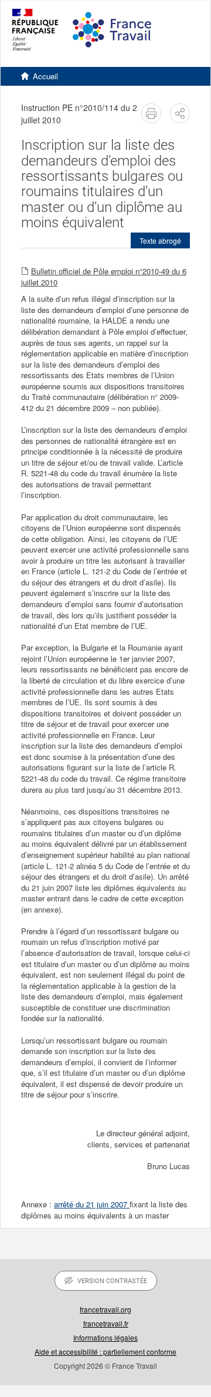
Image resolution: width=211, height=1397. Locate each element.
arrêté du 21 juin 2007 (92, 1204)
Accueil (45, 76)
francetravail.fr (105, 1323)
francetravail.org (105, 1309)
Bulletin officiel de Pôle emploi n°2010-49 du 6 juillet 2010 (103, 276)
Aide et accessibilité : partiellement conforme (105, 1351)
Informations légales (105, 1337)
